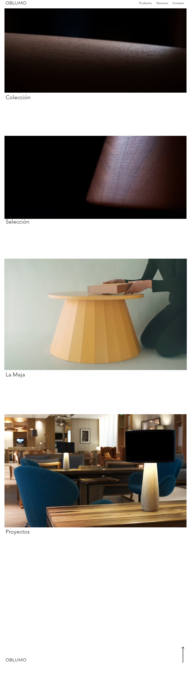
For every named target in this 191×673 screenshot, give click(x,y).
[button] (145, 3)
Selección (17, 221)
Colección (18, 97)
